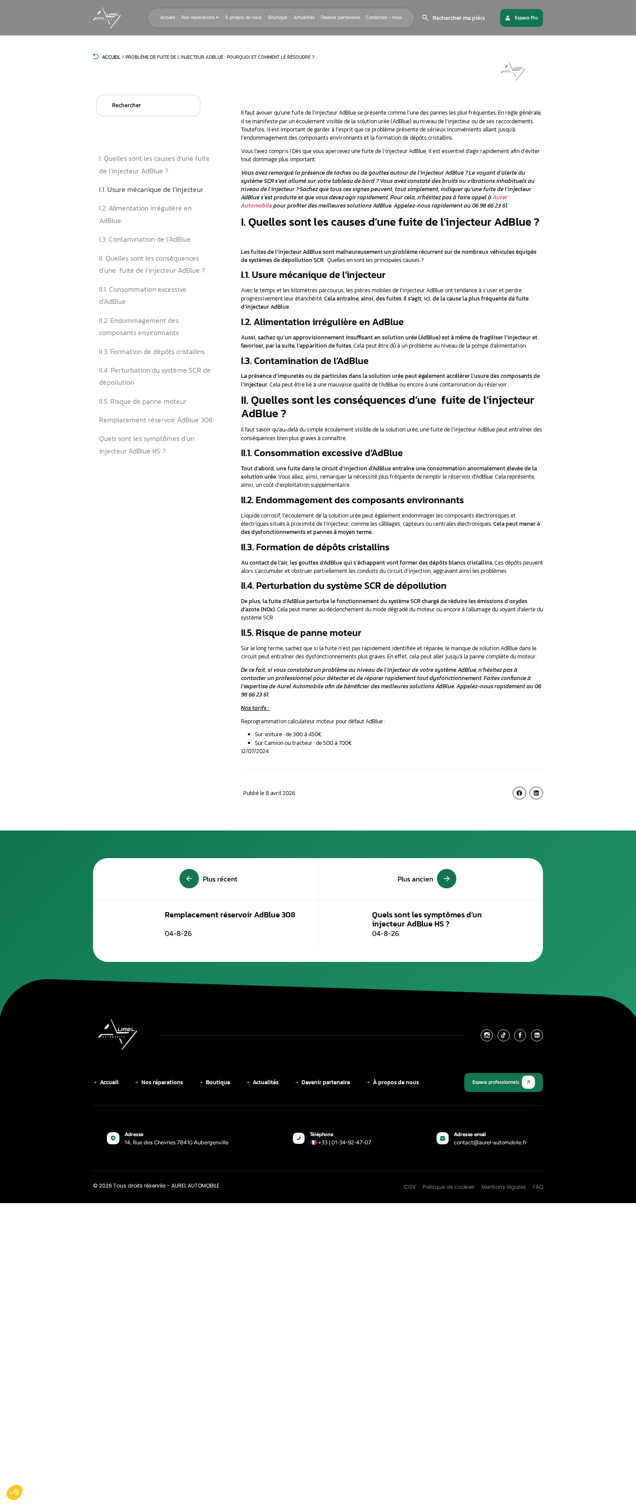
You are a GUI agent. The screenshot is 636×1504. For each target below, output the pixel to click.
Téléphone (321, 1134)
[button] (519, 793)
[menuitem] (200, 17)
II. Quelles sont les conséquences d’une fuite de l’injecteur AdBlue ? (152, 264)
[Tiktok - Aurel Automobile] (504, 1035)
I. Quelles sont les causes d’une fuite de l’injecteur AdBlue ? (154, 164)
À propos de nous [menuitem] (243, 17)
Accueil (111, 57)
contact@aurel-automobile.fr (490, 1142)
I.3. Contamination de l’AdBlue (145, 239)
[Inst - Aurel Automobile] (487, 1035)
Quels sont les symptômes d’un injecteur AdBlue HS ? (146, 444)
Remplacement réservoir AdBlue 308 (155, 420)
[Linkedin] (537, 1035)
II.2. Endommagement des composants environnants (139, 326)
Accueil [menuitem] (167, 17)
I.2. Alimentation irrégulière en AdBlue (145, 214)
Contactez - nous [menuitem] (384, 17)
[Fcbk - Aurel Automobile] (520, 1035)
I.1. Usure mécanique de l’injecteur (151, 189)
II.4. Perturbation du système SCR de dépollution (155, 376)
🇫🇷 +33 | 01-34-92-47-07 (340, 1142)
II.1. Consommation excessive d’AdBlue (142, 295)
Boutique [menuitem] (277, 17)
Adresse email (470, 1134)
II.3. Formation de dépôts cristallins (152, 351)
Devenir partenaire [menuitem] (340, 17)
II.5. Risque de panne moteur (142, 401)
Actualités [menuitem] (304, 17)
